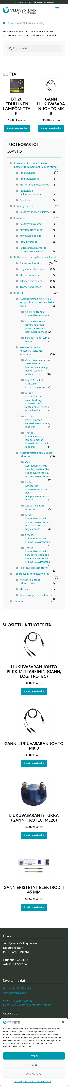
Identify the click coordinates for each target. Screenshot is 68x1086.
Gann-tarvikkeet (29, 263)
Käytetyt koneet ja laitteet (35, 211)
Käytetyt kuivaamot (31, 223)
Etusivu (10, 23)
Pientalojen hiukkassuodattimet (31, 192)
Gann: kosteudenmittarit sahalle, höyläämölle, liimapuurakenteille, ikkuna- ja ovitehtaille (38, 469)
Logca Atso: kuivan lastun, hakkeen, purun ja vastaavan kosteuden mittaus (36, 326)
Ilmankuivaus (27, 172)
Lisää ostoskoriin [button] (17, 128)
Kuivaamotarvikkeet (31, 229)
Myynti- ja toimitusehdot (18, 1000)
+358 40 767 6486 (24, 2)
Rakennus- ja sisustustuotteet (37, 595)
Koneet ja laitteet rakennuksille (30, 581)
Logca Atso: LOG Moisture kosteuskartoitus (35, 383)
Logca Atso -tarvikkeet (33, 269)
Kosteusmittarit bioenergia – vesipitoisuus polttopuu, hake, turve (37, 302)
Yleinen (18, 601)
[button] (63, 1022)
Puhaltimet (26, 200)
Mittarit (18, 293)
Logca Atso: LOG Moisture (34, 507)
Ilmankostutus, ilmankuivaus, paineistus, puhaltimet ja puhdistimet (36, 164)
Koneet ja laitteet (24, 206)
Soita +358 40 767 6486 (17, 988)
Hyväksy (34, 1055)
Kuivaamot (20, 218)
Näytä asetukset (34, 1073)
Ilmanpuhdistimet (30, 178)
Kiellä (34, 1064)
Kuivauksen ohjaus (30, 235)
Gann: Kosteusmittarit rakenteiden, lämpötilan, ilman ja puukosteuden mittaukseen (38, 367)
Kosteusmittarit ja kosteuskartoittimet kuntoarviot (31, 351)
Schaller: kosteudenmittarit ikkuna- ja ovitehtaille (38, 538)
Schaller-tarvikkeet (31, 281)
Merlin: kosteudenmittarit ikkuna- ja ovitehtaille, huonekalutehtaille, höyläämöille (38, 522)
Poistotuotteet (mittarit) (34, 567)
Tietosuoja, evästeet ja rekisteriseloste (32, 1081)
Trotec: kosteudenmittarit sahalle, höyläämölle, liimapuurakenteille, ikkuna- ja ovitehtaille (38, 554)
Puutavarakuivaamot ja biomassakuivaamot (33, 249)
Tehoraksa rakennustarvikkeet (32, 573)
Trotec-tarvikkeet (30, 286)
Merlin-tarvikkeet (30, 275)
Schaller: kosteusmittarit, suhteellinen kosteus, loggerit (37, 422)
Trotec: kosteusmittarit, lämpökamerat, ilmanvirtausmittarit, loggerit (37, 439)
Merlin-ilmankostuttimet (34, 184)
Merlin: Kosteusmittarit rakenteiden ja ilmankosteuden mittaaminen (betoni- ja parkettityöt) (38, 401)
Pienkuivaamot (28, 241)
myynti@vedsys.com (45, 2)
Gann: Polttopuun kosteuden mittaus (36, 313)
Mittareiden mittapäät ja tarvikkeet (35, 257)
